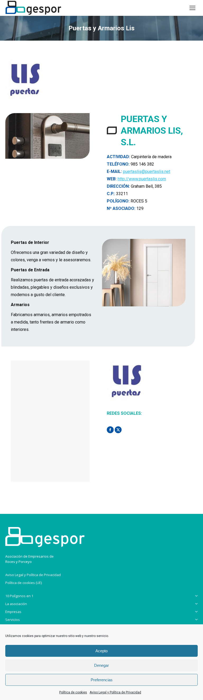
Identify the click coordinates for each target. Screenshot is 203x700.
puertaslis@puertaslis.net (146, 171)
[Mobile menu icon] (192, 8)
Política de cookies (73, 692)
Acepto (101, 651)
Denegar (101, 665)
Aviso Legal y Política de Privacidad (115, 692)
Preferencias (102, 680)
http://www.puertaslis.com (142, 178)
